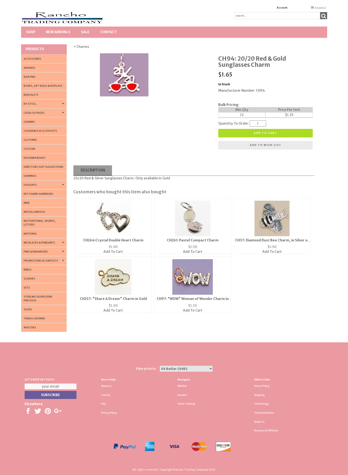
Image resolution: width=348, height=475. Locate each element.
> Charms (81, 47)
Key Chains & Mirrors (38, 193)
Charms (29, 121)
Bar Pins (30, 76)
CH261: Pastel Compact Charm (193, 240)
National (30, 233)
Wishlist (182, 386)
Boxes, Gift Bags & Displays (43, 85)
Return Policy (261, 386)
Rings (27, 269)
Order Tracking (186, 403)
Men (26, 202)
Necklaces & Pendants (39, 242)
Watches (30, 327)
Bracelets (31, 94)
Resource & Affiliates (266, 430)
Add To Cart (113, 251)
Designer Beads (34, 157)
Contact (108, 32)
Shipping (259, 395)
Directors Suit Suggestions (43, 166)
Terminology (261, 403)
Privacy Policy (109, 412)
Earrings (30, 175)
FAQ (103, 403)
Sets (27, 287)
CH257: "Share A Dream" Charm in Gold (113, 299)
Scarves (29, 278)
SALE (85, 32)
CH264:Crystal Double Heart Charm (113, 240)
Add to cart (265, 133)
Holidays (30, 184)
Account (282, 7)
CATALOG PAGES (34, 112)
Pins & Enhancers (36, 251)
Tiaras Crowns (34, 318)
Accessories (32, 58)
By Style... (31, 103)
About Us (106, 386)
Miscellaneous (34, 211)
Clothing (30, 139)
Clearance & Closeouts (40, 130)
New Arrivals (58, 32)
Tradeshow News (264, 412)
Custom (29, 148)
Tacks (28, 309)
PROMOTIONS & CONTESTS (41, 260)
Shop (30, 32)
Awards (29, 67)
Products (35, 49)
